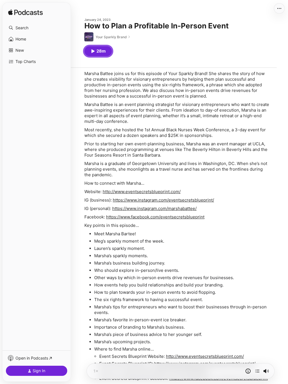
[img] (25, 12)
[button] (36, 28)
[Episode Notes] (248, 371)
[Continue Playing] (257, 371)
